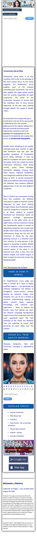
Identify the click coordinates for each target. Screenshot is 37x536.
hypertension (18, 133)
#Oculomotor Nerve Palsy (17, 267)
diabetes (6, 133)
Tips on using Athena (9, 14)
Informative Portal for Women (12, 9)
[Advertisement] (18, 45)
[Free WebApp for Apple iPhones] (18, 470)
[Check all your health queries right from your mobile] (18, 455)
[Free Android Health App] (18, 463)
